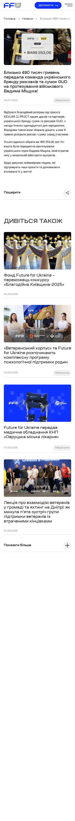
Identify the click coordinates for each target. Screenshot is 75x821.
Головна (10, 19)
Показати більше (17, 545)
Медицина (62, 100)
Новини (27, 19)
